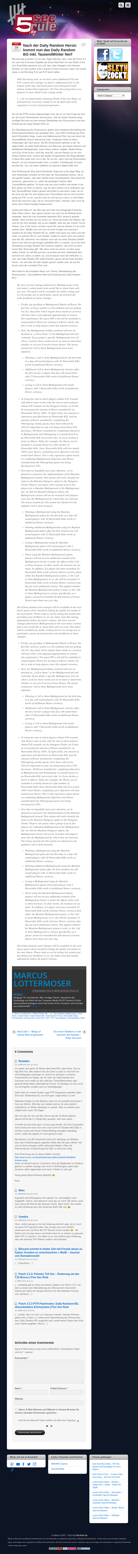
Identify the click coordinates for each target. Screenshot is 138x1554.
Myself (18, 994)
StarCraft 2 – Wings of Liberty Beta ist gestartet (30, 1033)
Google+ (34, 1006)
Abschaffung (59, 1014)
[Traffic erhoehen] (83, 1549)
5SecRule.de (82, 1535)
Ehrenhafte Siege (71, 1016)
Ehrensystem (29, 1018)
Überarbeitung (73, 1018)
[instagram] (34, 1464)
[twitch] (12, 1464)
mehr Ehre (40, 1018)
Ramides (24, 1061)
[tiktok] (12, 1469)
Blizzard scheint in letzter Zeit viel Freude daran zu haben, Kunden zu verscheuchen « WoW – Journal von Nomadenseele (48, 1252)
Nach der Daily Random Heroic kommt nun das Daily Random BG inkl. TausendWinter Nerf (50, 49)
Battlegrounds (70, 1014)
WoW (82, 1018)
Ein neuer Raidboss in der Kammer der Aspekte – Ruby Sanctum (67, 1034)
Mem (22, 1190)
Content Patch (23, 1016)
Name (18, 1388)
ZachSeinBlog (57, 1469)
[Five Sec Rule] (32, 33)
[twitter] (29, 1464)
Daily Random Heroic (54, 1016)
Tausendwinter (61, 1018)
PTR (52, 1018)
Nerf (47, 1018)
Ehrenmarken (17, 1018)
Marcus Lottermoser (42, 979)
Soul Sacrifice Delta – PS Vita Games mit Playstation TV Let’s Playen (106, 1466)
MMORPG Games (59, 1464)
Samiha (23, 1216)
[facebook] (23, 1464)
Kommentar (21, 1358)
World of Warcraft (40, 1014)
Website (19, 1399)
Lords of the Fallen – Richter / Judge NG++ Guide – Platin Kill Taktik (106, 1485)
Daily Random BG (37, 1016)
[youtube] (17, 1464)
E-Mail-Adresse (59, 1388)
